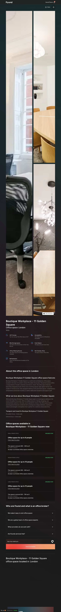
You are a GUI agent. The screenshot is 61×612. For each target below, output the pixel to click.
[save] (53, 7)
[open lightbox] (30, 163)
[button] (30, 513)
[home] (9, 2)
